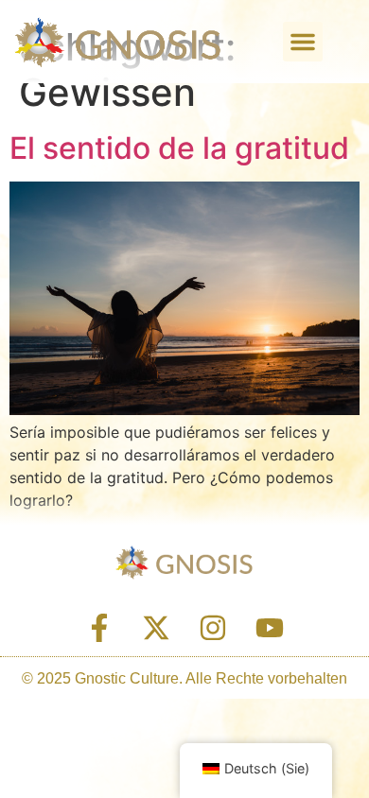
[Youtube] (269, 627)
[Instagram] (212, 627)
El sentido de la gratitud (179, 148)
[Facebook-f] (99, 627)
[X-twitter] (156, 627)
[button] (303, 41)
